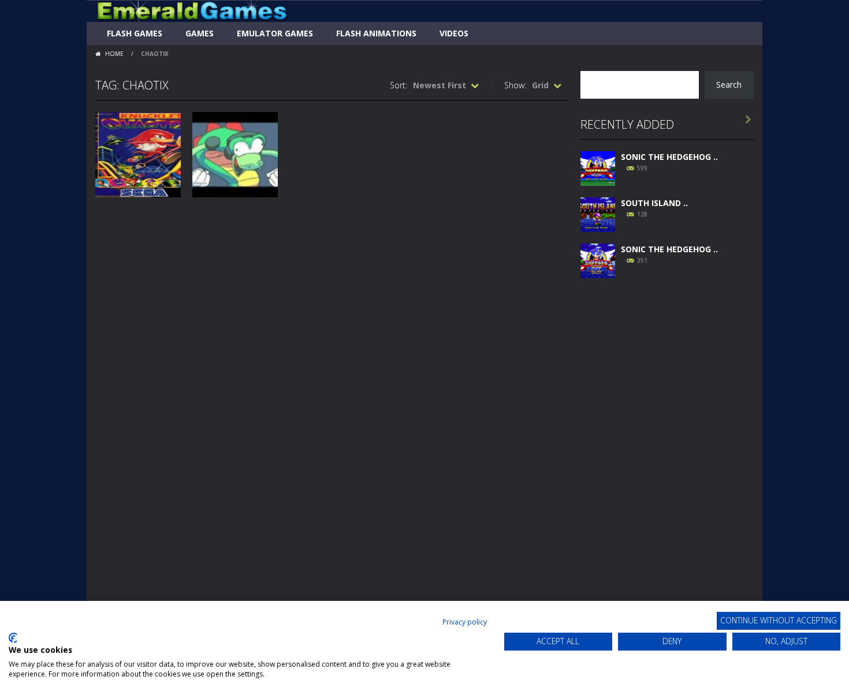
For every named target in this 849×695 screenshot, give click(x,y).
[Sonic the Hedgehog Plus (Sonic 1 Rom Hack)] (597, 259)
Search (729, 84)
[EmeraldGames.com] (192, 10)
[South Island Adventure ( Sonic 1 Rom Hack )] (597, 213)
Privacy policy (464, 622)
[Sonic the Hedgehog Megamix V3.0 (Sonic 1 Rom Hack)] (597, 167)
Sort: (398, 85)
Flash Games (134, 33)
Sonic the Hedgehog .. (669, 156)
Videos (454, 33)
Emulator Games (275, 33)
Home (114, 54)
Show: (515, 85)
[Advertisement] (667, 463)
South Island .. (654, 202)
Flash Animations (376, 33)
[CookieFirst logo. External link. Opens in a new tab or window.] (13, 638)
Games (199, 33)
